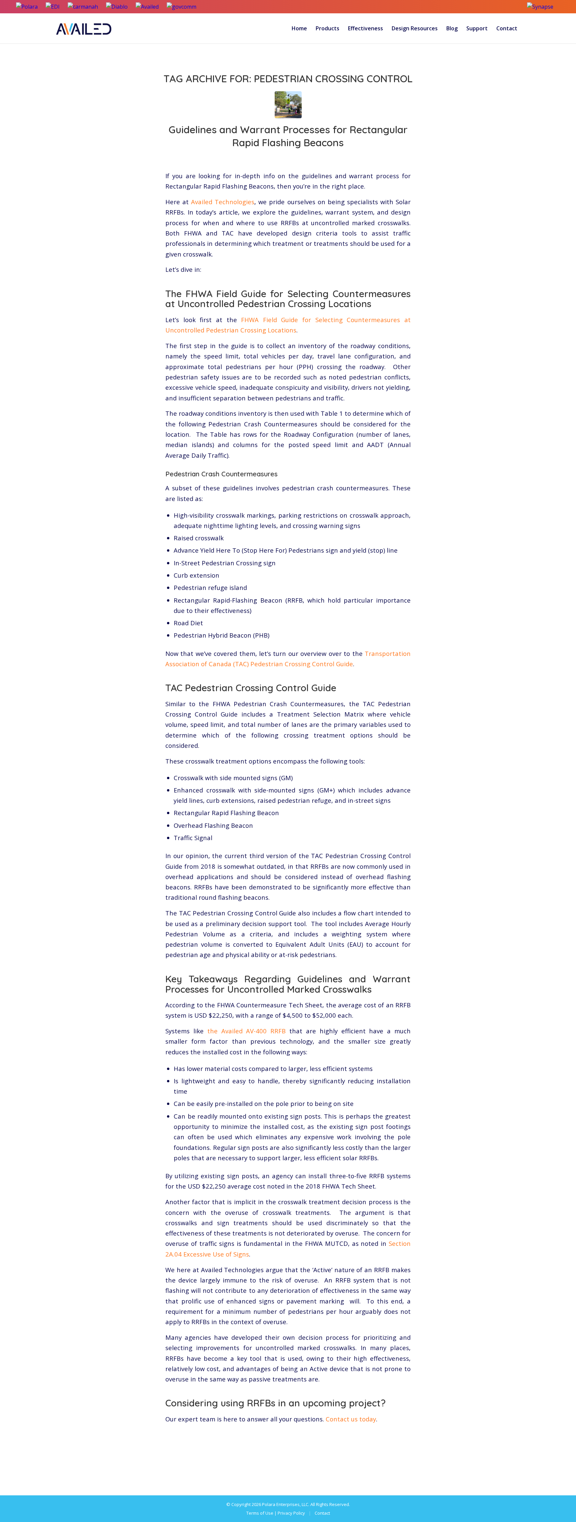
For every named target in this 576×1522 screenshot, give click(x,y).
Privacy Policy (291, 1513)
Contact (322, 1513)
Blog (291, 157)
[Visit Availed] (147, 6)
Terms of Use (259, 1513)
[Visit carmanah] (83, 6)
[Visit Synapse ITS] (543, 6)
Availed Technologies (222, 202)
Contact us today (351, 1419)
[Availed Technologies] (84, 28)
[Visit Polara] (27, 6)
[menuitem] (299, 28)
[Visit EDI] (53, 6)
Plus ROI (317, 157)
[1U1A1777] (288, 104)
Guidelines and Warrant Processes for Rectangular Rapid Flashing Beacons (288, 136)
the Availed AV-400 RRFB (246, 1031)
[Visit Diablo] (117, 6)
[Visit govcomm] (181, 6)
